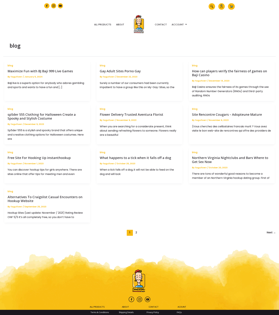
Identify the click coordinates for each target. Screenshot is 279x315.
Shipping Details (126, 312)
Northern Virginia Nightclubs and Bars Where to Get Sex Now (230, 160)
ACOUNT (182, 306)
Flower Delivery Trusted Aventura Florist (131, 114)
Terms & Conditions (100, 312)
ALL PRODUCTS (97, 306)
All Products (102, 24)
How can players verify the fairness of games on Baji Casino (229, 73)
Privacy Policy (153, 312)
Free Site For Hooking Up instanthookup (39, 158)
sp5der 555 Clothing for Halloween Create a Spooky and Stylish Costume (42, 116)
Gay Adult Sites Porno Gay (120, 71)
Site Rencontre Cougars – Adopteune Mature (227, 114)
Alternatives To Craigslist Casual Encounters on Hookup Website (45, 199)
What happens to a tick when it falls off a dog (135, 158)
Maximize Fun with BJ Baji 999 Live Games (40, 71)
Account (178, 24)
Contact (161, 24)
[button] (212, 6)
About (120, 24)
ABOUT (125, 306)
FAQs (179, 312)
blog (10, 65)
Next (271, 232)
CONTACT (154, 306)
